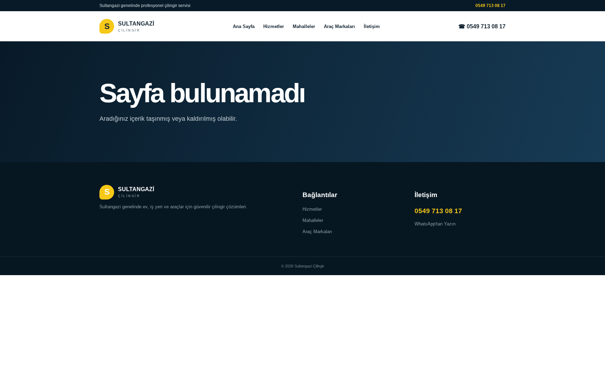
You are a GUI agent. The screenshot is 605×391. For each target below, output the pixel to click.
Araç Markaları (339, 26)
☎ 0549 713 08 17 (482, 26)
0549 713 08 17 (490, 5)
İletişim (372, 26)
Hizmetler (273, 26)
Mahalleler (304, 26)
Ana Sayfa (244, 26)
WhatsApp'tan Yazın (435, 223)
